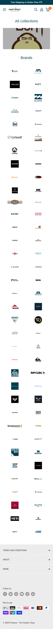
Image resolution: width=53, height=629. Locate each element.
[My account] (41, 9)
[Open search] (36, 9)
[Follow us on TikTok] (27, 594)
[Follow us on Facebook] (5, 594)
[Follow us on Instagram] (16, 594)
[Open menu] (4, 9)
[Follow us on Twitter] (11, 594)
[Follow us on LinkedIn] (33, 594)
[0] (47, 9)
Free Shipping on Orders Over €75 (26, 2)
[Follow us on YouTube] (22, 594)
